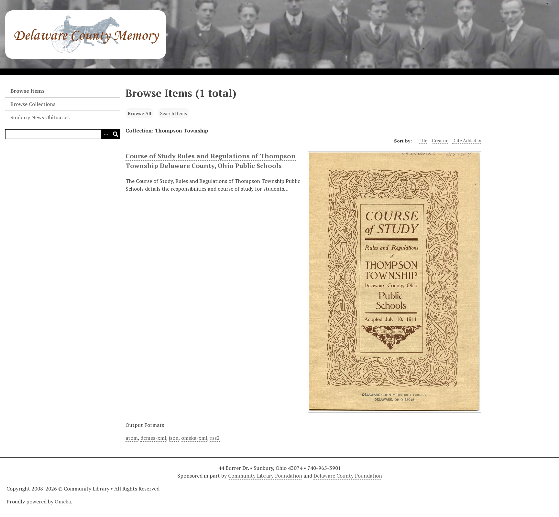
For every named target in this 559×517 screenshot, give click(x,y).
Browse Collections (32, 104)
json (174, 437)
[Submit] (115, 134)
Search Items (173, 113)
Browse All (139, 113)
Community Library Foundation (265, 475)
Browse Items (27, 90)
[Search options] (106, 134)
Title (422, 140)
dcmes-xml (153, 437)
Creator (440, 140)
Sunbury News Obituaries (40, 117)
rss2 (215, 437)
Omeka (63, 501)
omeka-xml (194, 437)
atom (132, 437)
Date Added (464, 140)
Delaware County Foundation (347, 475)
